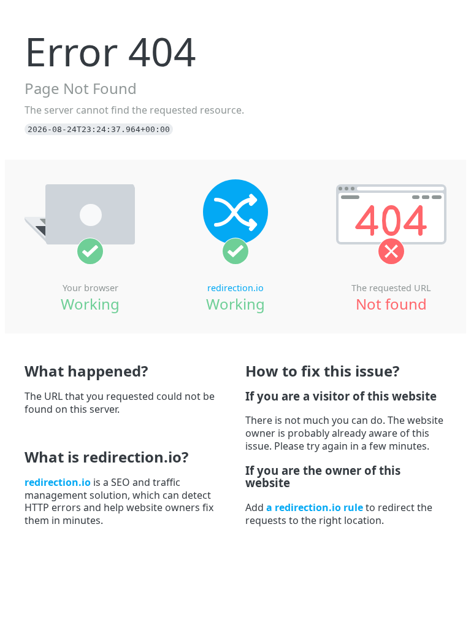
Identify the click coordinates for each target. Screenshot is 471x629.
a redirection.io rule (314, 507)
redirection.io (235, 288)
